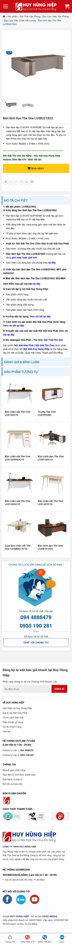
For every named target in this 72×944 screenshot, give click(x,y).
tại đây (52, 262)
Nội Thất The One (53, 339)
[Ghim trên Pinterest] (26, 182)
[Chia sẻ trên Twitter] (16, 182)
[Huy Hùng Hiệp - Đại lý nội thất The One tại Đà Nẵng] (36, 6)
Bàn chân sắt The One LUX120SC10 (17, 502)
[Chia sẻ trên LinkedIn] (32, 182)
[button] (6, 6)
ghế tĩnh (32, 257)
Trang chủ (10, 941)
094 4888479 (36, 617)
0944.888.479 (27, 941)
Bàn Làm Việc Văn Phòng (55, 16)
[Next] (62, 64)
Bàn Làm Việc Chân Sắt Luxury (20, 20)
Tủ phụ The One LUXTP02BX (47, 413)
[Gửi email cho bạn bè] (21, 182)
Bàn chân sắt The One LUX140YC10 (50, 502)
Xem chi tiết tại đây (40, 316)
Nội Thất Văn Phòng (30, 16)
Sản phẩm (12, 16)
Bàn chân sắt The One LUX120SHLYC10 (17, 458)
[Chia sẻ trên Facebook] (11, 182)
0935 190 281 (36, 625)
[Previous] (10, 64)
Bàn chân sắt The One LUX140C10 (17, 413)
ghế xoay (16, 257)
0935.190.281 (45, 941)
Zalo (62, 941)
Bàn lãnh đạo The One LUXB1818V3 (50, 547)
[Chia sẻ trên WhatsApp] (5, 182)
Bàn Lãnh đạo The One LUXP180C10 (51, 458)
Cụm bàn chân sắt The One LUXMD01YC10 (18, 547)
